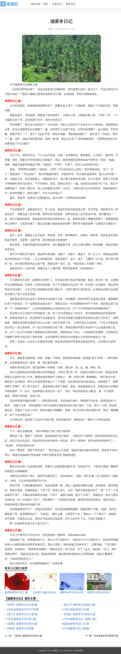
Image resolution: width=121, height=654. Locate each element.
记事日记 (57, 4)
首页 (45, 4)
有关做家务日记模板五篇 (106, 636)
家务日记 (70, 4)
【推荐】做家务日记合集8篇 (21, 604)
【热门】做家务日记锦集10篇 (79, 604)
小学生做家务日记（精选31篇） (80, 619)
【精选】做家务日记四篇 (20, 628)
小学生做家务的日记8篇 (76, 609)
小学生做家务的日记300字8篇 (22, 609)
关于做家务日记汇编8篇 (76, 628)
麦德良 (55, 650)
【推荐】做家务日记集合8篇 (21, 623)
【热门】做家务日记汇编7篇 (21, 614)
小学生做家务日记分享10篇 (21, 619)
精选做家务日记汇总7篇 (76, 623)
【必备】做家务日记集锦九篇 (79, 614)
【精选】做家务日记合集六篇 (28, 636)
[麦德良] (13, 3)
